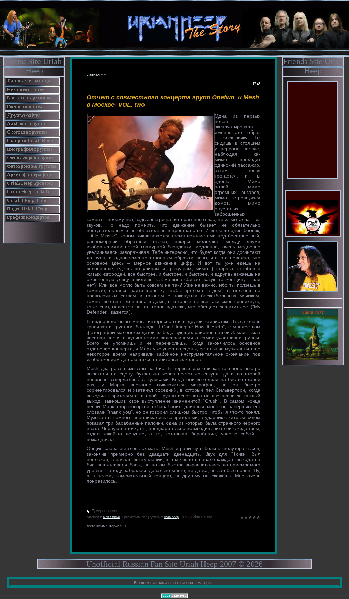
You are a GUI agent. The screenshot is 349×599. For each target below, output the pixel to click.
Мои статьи (111, 517)
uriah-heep (171, 517)
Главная (93, 74)
